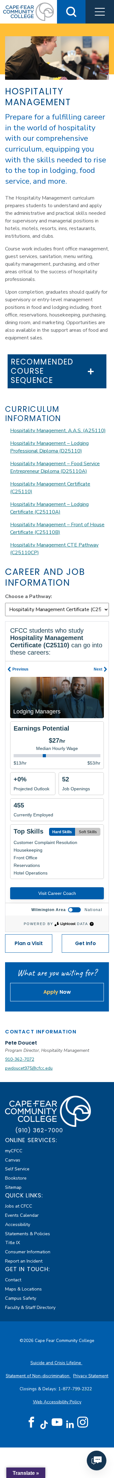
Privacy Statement (90, 1376)
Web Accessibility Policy (57, 1402)
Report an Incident (23, 1261)
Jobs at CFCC (18, 1206)
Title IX (12, 1242)
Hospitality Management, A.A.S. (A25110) (58, 430)
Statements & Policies (27, 1233)
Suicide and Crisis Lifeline (56, 1363)
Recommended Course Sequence (42, 371)
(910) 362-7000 (39, 1130)
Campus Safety (20, 1298)
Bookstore (16, 1178)
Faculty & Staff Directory (30, 1307)
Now (57, 992)
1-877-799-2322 (75, 1389)
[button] (100, 12)
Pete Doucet (21, 1042)
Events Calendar (22, 1215)
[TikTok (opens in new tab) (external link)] (44, 1424)
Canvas (12, 1160)
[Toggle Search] (71, 12)
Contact (13, 1280)
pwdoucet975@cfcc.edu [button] (29, 1068)
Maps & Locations (23, 1289)
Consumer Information (27, 1252)
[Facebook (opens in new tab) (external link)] (31, 1422)
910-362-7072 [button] (19, 1059)
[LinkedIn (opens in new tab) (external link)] (70, 1424)
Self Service (17, 1169)
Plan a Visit (29, 943)
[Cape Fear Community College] (28, 11)
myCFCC (13, 1151)
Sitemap (13, 1187)
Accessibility (17, 1224)
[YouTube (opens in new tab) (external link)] (57, 1422)
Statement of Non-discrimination (38, 1376)
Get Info (85, 943)
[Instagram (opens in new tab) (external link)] (82, 1422)
